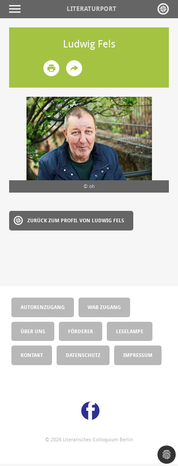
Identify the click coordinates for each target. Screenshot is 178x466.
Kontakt (32, 354)
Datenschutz (83, 354)
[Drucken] (51, 68)
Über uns (33, 331)
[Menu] (17, 9)
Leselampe (129, 331)
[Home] (163, 9)
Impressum (137, 354)
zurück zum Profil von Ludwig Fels (75, 220)
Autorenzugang (43, 307)
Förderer (80, 331)
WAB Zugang (104, 307)
